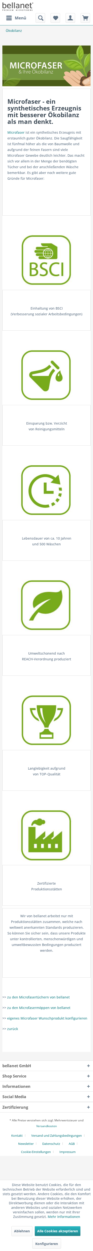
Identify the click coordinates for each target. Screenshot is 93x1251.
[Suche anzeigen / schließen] (40, 18)
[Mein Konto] (70, 18)
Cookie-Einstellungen (36, 1152)
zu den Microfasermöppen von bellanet (38, 1007)
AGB (72, 1143)
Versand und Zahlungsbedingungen (56, 1135)
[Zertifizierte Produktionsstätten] (46, 835)
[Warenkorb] (85, 18)
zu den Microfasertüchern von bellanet (38, 997)
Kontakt (17, 1135)
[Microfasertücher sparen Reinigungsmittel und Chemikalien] (46, 375)
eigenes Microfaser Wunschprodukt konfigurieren (47, 1018)
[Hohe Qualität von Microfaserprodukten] (46, 720)
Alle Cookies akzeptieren (57, 1231)
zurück (12, 1028)
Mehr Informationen (64, 1216)
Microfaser (16, 132)
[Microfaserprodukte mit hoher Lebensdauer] (46, 490)
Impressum (67, 1152)
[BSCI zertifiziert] (46, 260)
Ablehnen (22, 1231)
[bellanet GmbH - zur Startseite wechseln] (17, 6)
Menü (20, 18)
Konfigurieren (46, 1243)
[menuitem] (16, 18)
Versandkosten (46, 1126)
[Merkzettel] (55, 18)
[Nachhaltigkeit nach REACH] (46, 605)
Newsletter (26, 1143)
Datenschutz (51, 1143)
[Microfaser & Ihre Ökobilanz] (46, 66)
